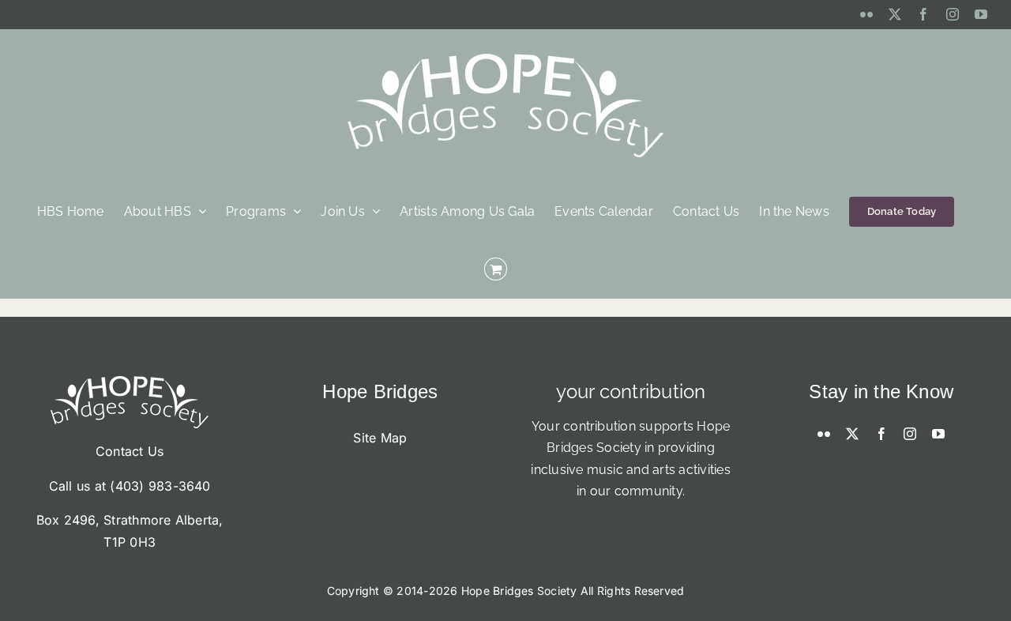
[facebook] (881, 433)
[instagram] (910, 433)
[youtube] (938, 433)
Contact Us (129, 451)
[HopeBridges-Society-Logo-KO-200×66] (130, 382)
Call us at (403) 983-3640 (130, 486)
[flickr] (823, 433)
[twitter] (852, 433)
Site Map (380, 438)
